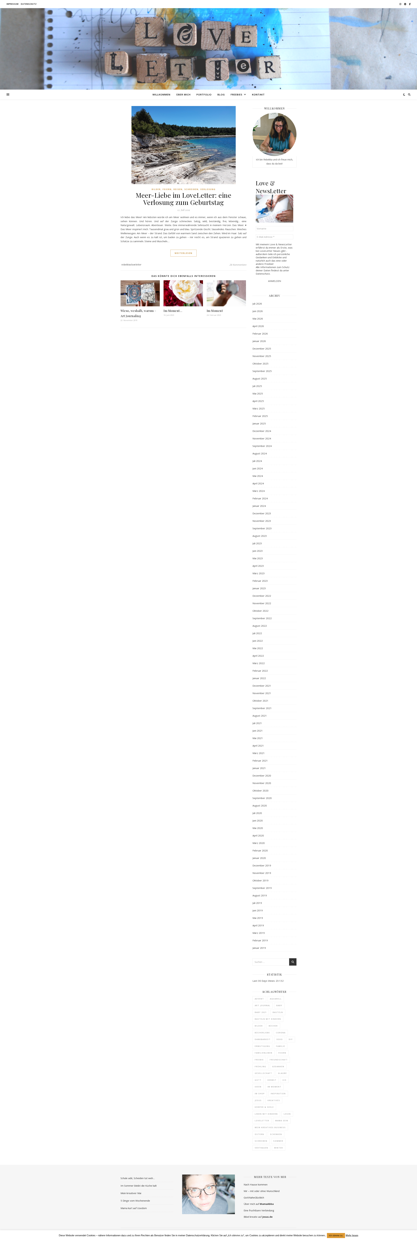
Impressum (13, 4)
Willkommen (161, 94)
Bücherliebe (262, 1032)
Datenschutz (29, 4)
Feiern (167, 189)
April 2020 (258, 835)
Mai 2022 (257, 648)
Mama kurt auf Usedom (134, 1208)
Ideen (258, 1086)
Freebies (236, 94)
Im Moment (215, 311)
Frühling (260, 1066)
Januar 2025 (259, 423)
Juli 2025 (257, 386)
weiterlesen (183, 253)
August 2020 (259, 805)
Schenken (276, 1134)
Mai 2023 (257, 558)
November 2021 (261, 693)
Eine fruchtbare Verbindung (259, 1210)
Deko (280, 1039)
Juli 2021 (257, 723)
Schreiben (191, 189)
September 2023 (262, 528)
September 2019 (262, 888)
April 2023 (258, 565)
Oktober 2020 (260, 790)
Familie (280, 1046)
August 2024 (259, 453)
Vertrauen (261, 1148)
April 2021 (258, 745)
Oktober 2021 (260, 700)
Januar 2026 (259, 341)
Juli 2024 (257, 461)
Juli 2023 (257, 543)
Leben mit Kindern (266, 1114)
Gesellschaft (263, 1073)
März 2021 (258, 753)
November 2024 (261, 438)
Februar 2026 (260, 333)
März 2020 (258, 843)
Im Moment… (173, 311)
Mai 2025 (257, 393)
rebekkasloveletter (131, 264)
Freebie (259, 1059)
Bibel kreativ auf (258, 1216)
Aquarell (276, 999)
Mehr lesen (352, 1235)
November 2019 (261, 873)
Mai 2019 (257, 917)
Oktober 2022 (260, 610)
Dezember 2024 (261, 431)
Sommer (278, 1141)
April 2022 (258, 655)
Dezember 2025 (261, 348)
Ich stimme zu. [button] (336, 1235)
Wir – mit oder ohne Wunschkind (262, 1191)
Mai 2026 (257, 318)
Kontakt (258, 94)
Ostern (259, 1134)
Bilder (156, 189)
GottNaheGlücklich (254, 1197)
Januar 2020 (259, 858)
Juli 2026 (257, 303)
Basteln (278, 1012)
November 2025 (261, 356)
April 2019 (258, 925)
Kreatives (274, 1100)
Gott (258, 1080)
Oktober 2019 (260, 880)
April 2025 (258, 401)
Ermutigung (262, 1046)
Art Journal (262, 1005)
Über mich (183, 94)
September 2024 (262, 446)
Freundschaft (279, 1059)
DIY (291, 1039)
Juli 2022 (257, 633)
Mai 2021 (257, 738)
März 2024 (258, 490)
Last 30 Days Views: (264, 980)
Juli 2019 (257, 903)
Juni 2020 (257, 820)
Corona (281, 1032)
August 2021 (259, 715)
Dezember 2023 (261, 513)
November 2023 (261, 520)
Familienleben (263, 1053)
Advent (259, 999)
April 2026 (258, 326)
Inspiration (278, 1093)
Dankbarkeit (263, 1039)
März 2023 (258, 573)
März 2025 (258, 408)
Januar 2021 (259, 768)
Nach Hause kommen (255, 1184)
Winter (278, 1148)
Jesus (258, 1100)
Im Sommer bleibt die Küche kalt (139, 1185)
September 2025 (262, 371)
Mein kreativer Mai (131, 1193)
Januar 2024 (259, 505)
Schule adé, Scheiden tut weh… (138, 1178)
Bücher (273, 1026)
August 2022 (259, 625)
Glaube (282, 1073)
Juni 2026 (257, 311)
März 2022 (258, 663)
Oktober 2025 (260, 363)
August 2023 (259, 535)
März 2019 (258, 932)
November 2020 (261, 783)
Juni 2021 (257, 730)
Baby (279, 1005)
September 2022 (262, 618)
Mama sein (281, 1120)
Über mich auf (259, 1203)
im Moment (274, 1086)
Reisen (177, 189)
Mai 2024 (257, 475)
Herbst (271, 1080)
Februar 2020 (260, 850)
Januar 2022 (259, 678)
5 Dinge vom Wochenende (135, 1200)
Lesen (287, 1114)
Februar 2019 (260, 940)
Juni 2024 (257, 468)
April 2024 (258, 483)
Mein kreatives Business (270, 1127)
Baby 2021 (261, 1012)
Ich (284, 1080)
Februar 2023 (260, 580)
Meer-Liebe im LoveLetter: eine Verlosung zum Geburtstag (183, 199)
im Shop (260, 1093)
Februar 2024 (260, 498)
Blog (221, 94)
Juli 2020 (257, 813)
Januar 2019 (259, 947)
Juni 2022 (257, 640)
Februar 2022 (260, 670)
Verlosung (208, 189)
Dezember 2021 (261, 685)
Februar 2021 (260, 760)
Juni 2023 (257, 550)
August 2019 (259, 895)
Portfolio (204, 94)
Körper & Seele (264, 1107)
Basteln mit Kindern (268, 1019)
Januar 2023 (259, 588)
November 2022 (261, 603)
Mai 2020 (257, 828)
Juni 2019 (257, 910)
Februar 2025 (260, 416)
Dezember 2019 (261, 865)
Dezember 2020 (261, 775)
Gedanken (278, 1066)
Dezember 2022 (261, 595)
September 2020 (262, 798)
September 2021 (262, 708)
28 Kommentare (238, 264)
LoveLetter (262, 1120)
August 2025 (259, 378)
